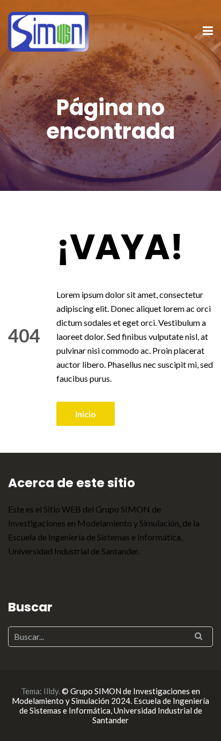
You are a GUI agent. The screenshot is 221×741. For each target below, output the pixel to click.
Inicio (85, 414)
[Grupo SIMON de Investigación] (48, 30)
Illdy (50, 691)
